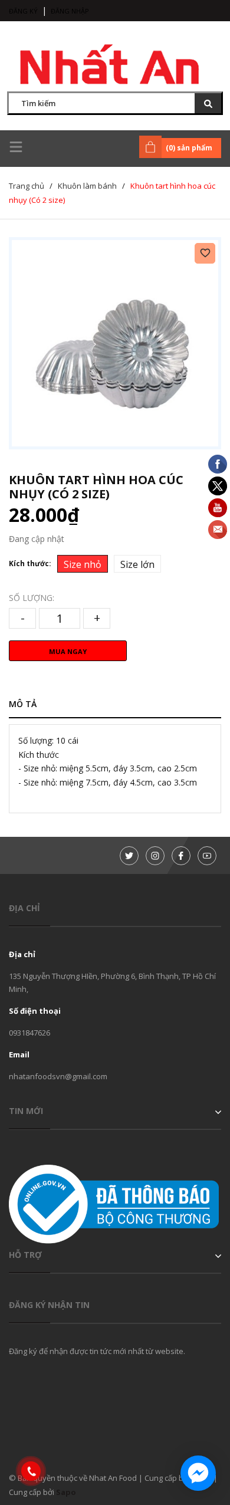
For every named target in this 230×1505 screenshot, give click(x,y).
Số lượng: (31, 597)
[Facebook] (181, 855)
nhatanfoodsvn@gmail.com (58, 1076)
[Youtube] (207, 855)
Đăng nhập (70, 10)
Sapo (66, 1492)
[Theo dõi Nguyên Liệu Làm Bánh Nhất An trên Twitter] (129, 855)
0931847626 (29, 1032)
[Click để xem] (115, 343)
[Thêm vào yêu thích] (205, 253)
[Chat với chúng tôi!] (198, 1473)
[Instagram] (155, 855)
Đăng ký (23, 10)
